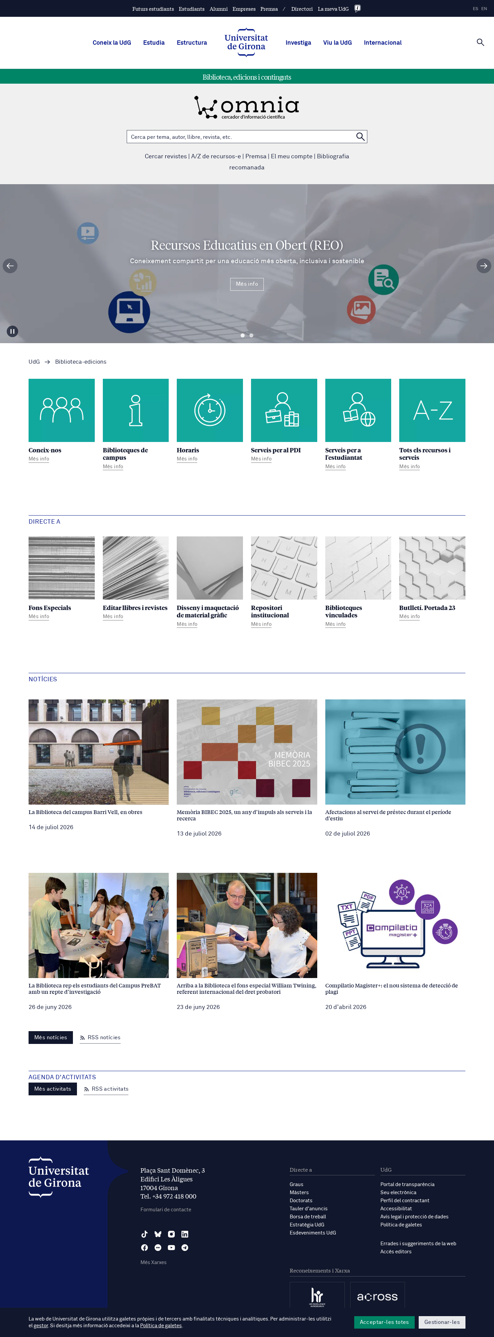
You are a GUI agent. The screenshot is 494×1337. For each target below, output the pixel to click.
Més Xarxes (153, 1262)
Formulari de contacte (165, 1209)
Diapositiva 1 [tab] (243, 335)
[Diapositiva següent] (484, 265)
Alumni (219, 8)
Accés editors (396, 1251)
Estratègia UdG (307, 1224)
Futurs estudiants (153, 8)
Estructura (192, 43)
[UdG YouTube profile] (171, 1248)
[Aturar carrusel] (12, 331)
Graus (296, 1184)
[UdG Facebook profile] (144, 1248)
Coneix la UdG (112, 43)
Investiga (298, 43)
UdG (34, 362)
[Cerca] (480, 42)
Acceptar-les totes (384, 1322)
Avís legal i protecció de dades (414, 1216)
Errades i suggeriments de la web (418, 1243)
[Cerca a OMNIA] (360, 136)
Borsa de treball (308, 1216)
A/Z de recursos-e (216, 157)
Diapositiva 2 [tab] (251, 335)
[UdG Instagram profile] (171, 1234)
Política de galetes (401, 1224)
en (484, 9)
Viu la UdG (337, 43)
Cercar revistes (166, 157)
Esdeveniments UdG (313, 1232)
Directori (302, 8)
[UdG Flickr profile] (158, 1248)
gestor (41, 1325)
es (475, 9)
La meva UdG (333, 8)
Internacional (383, 43)
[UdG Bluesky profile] (158, 1234)
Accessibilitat (396, 1208)
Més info (247, 284)
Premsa (269, 8)
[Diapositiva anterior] (10, 265)
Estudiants (192, 8)
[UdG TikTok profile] (144, 1234)
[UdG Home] (246, 43)
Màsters (299, 1192)
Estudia (154, 43)
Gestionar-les (442, 1322)
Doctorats (301, 1200)
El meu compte (292, 157)
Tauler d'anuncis (309, 1208)
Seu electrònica (398, 1192)
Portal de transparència (407, 1184)
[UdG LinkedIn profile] (185, 1234)
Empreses (244, 8)
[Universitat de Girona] (59, 1179)
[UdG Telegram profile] (185, 1248)
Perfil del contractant (404, 1200)
